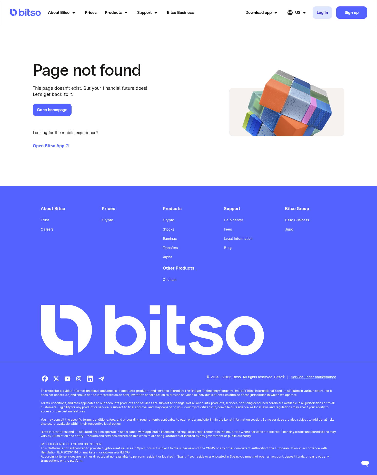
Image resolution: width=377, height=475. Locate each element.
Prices (91, 12)
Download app (258, 12)
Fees (228, 229)
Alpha (167, 257)
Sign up (352, 12)
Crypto (107, 220)
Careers (47, 229)
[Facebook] (45, 378)
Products (113, 12)
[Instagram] (79, 378)
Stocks (168, 229)
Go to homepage (52, 109)
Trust (45, 220)
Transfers (170, 247)
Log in (322, 12)
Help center (233, 220)
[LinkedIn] (90, 378)
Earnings (170, 238)
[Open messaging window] (365, 463)
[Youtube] (67, 378)
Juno (289, 229)
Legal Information (238, 238)
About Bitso (59, 12)
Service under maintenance (313, 377)
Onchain (169, 279)
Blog (228, 247)
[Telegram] (101, 378)
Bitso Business (180, 12)
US (297, 12)
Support (144, 12)
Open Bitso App (48, 146)
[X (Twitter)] (56, 378)
